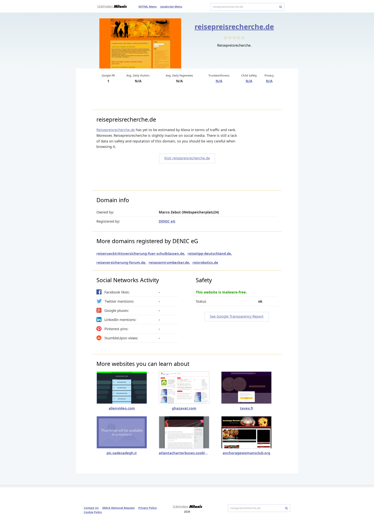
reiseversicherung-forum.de (120, 262)
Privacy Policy (147, 508)
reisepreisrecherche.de (234, 26)
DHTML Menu (147, 6)
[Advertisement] (187, 97)
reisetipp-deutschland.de (209, 253)
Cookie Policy (93, 512)
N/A (219, 81)
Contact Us (91, 508)
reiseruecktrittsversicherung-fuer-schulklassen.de (140, 253)
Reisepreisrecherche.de (115, 129)
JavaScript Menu (171, 6)
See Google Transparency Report (237, 316)
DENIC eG (167, 221)
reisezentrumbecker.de (169, 262)
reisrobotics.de (205, 262)
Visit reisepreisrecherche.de (187, 158)
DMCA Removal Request (118, 508)
